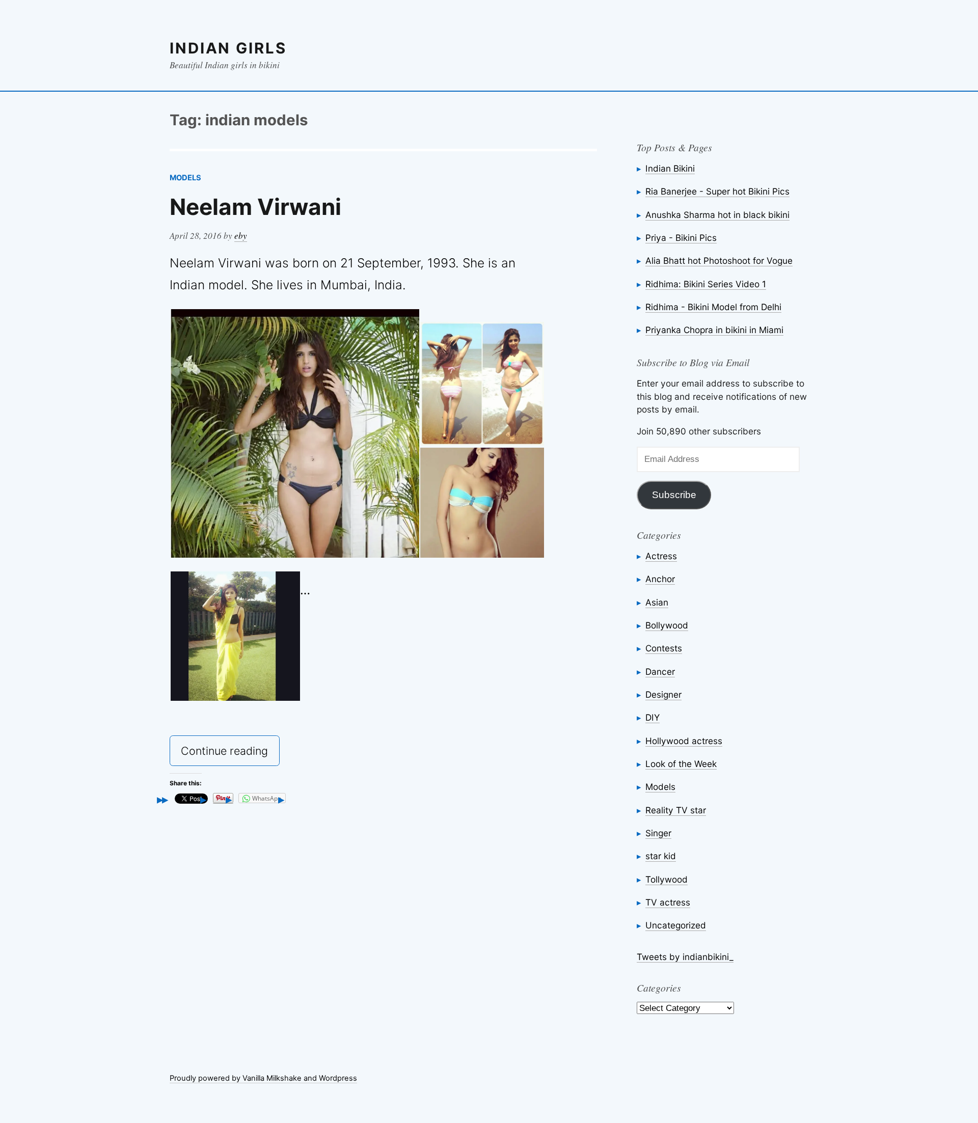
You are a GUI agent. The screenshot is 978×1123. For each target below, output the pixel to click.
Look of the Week (681, 763)
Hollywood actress (683, 740)
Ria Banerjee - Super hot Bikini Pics (717, 191)
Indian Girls (228, 48)
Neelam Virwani (255, 207)
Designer (663, 694)
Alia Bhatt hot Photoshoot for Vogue (719, 260)
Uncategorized (675, 925)
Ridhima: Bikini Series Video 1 (705, 284)
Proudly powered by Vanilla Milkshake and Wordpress (263, 1078)
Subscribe (674, 494)
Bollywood (666, 625)
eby (240, 235)
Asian (656, 602)
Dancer (660, 671)
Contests (663, 648)
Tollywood (666, 879)
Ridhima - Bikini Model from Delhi (713, 307)
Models (185, 177)
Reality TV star (675, 810)
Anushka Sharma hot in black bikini (717, 214)
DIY (652, 717)
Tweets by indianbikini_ (685, 956)
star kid (660, 856)
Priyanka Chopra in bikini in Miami (714, 329)
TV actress (667, 902)
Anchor (660, 578)
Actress (661, 556)
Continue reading (230, 754)
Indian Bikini (670, 168)
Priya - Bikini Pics (681, 237)
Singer (658, 833)
